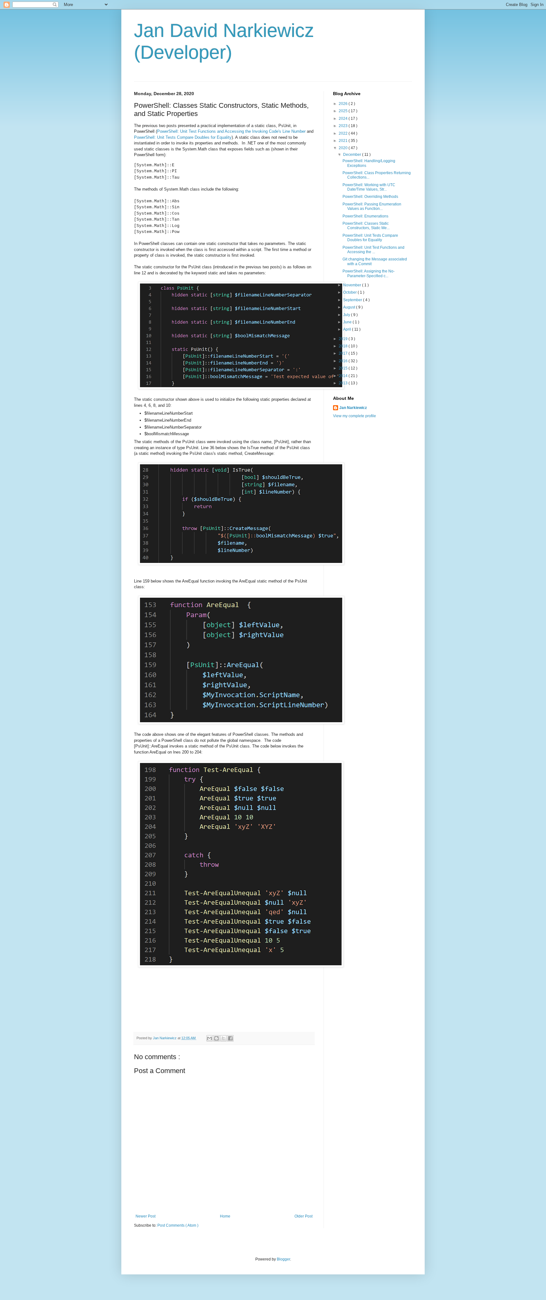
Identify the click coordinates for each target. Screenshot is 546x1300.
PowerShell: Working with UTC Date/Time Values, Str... (369, 187)
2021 (344, 140)
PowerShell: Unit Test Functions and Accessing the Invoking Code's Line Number (231, 131)
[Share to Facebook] (230, 1038)
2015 (344, 368)
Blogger (283, 1259)
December (352, 154)
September (353, 300)
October (350, 292)
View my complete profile (354, 416)
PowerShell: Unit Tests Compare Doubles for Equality (183, 137)
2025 (344, 111)
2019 (344, 339)
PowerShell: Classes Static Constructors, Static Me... (366, 225)
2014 (344, 376)
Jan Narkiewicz (353, 408)
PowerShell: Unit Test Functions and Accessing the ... (373, 249)
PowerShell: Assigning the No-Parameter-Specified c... (369, 273)
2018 (344, 346)
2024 (344, 118)
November (352, 285)
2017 (344, 353)
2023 (344, 126)
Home (225, 1216)
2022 (344, 133)
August (349, 307)
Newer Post (145, 1216)
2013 (344, 383)
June (348, 322)
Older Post (303, 1216)
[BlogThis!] (216, 1038)
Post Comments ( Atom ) (177, 1225)
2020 (344, 148)
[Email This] (209, 1038)
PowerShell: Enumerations (365, 216)
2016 (344, 361)
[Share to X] (223, 1038)
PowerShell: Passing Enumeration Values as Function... (372, 206)
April (347, 329)
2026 (344, 103)
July (347, 315)
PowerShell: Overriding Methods (370, 196)
